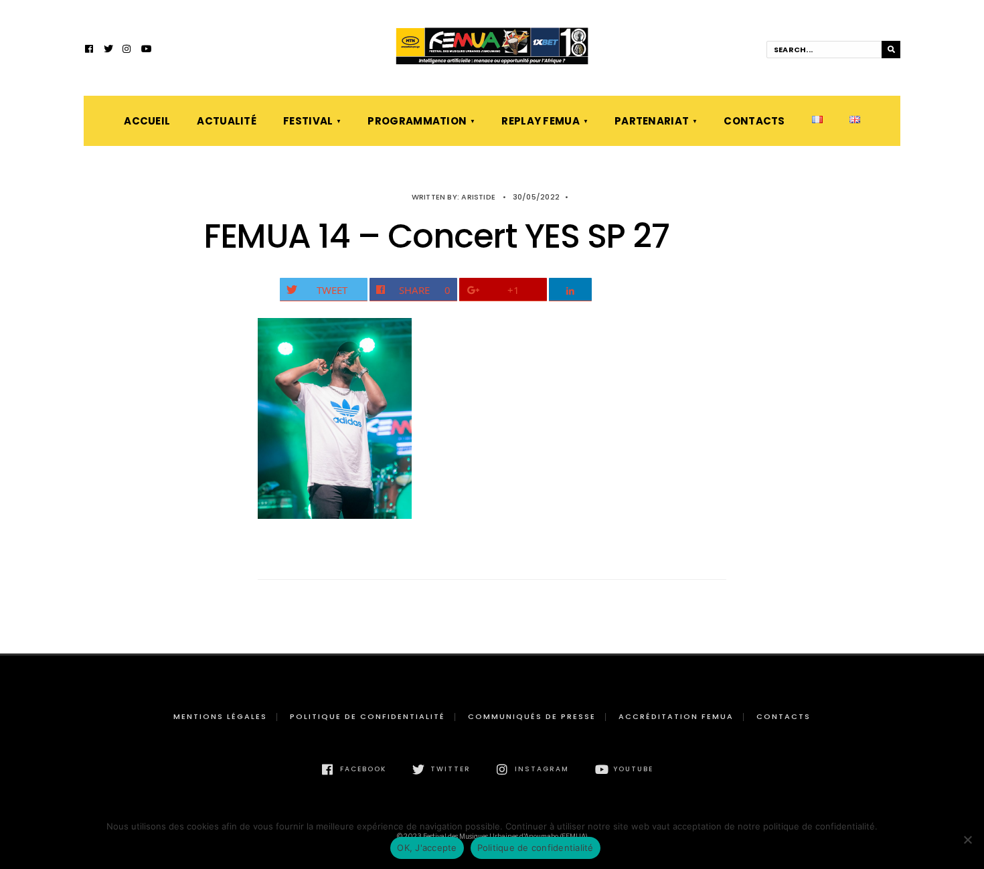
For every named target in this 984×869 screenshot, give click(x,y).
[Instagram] (127, 50)
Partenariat (651, 121)
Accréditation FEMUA (676, 716)
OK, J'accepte (427, 847)
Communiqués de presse (532, 716)
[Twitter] (108, 50)
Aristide (478, 196)
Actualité (226, 121)
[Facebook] (89, 50)
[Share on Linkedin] (570, 289)
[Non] (967, 839)
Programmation (417, 121)
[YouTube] (146, 50)
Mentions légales (220, 716)
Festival (308, 121)
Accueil (147, 121)
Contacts (754, 121)
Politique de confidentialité (367, 716)
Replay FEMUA (540, 121)
